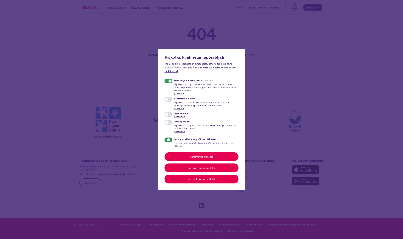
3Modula (179, 116)
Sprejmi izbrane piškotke (201, 167)
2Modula (179, 131)
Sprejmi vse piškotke (201, 156)
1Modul (179, 93)
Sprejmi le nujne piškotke (201, 178)
